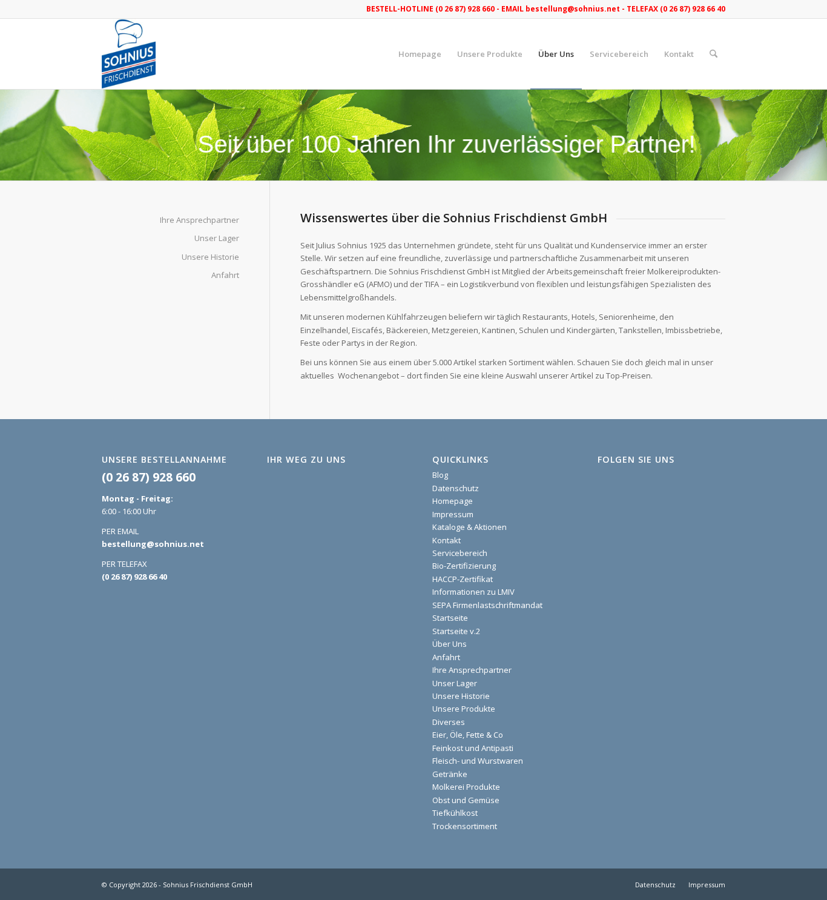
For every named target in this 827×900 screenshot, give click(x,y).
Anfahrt (225, 275)
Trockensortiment (464, 826)
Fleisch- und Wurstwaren (477, 760)
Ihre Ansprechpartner (199, 219)
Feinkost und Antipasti (472, 748)
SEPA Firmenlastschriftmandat (487, 605)
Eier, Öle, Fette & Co (467, 734)
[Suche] (713, 54)
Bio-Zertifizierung (464, 565)
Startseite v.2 (456, 631)
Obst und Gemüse (465, 800)
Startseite (450, 617)
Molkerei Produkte (466, 786)
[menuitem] (419, 54)
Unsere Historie (210, 256)
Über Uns (449, 643)
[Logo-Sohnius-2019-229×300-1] (129, 54)
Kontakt (446, 540)
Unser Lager (216, 238)
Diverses (448, 721)
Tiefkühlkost (455, 812)
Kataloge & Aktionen (469, 526)
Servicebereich (459, 553)
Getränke (449, 774)
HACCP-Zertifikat (462, 579)
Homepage (452, 500)
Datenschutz (455, 488)
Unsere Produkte (463, 708)
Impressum (452, 514)
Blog (440, 474)
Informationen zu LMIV (473, 591)
